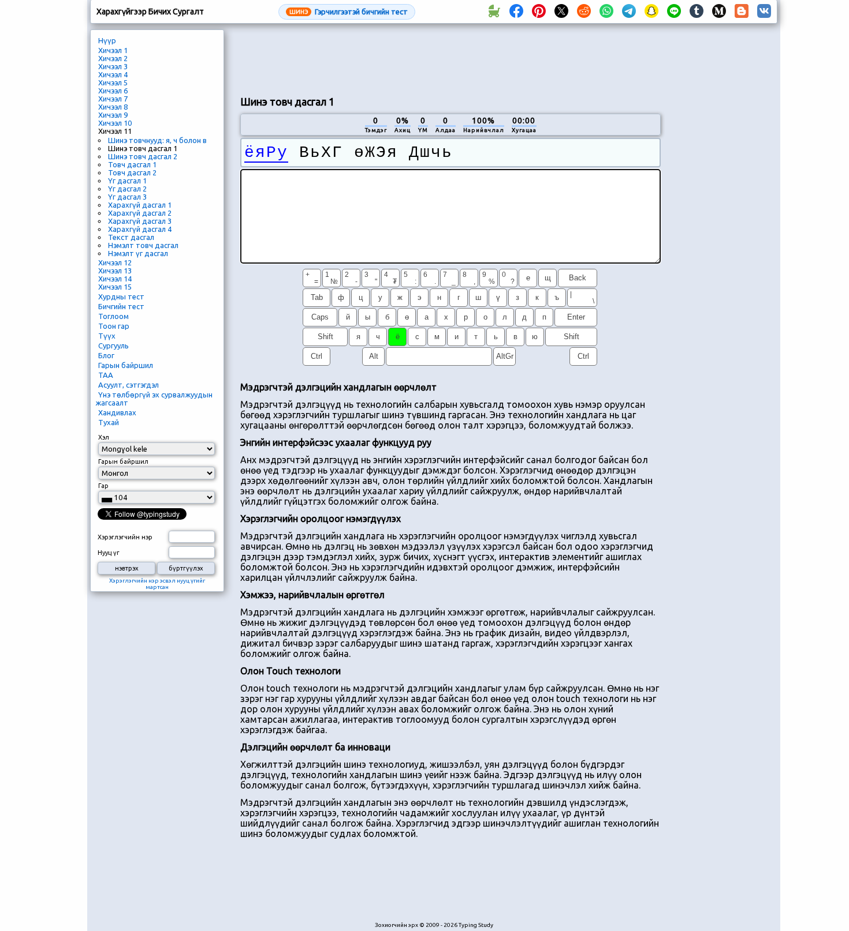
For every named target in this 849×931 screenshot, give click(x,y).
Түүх (107, 336)
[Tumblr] (696, 11)
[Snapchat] (651, 11)
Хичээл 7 (113, 99)
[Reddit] (584, 11)
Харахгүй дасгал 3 (140, 221)
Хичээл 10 (115, 123)
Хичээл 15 (115, 287)
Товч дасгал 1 (132, 164)
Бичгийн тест (121, 306)
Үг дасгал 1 (127, 181)
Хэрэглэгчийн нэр (125, 537)
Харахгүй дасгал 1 (140, 205)
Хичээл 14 (115, 279)
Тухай (108, 422)
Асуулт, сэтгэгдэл (128, 385)
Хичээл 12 (115, 262)
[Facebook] (516, 11)
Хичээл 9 (113, 115)
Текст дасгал (131, 237)
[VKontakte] (764, 11)
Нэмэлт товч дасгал (143, 245)
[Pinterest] (539, 11)
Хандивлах (117, 412)
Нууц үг (109, 552)
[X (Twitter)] (561, 11)
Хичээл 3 (113, 66)
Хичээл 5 (113, 82)
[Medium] (719, 11)
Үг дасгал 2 (127, 189)
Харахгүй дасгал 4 (140, 229)
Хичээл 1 (113, 50)
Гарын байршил (125, 365)
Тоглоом (113, 316)
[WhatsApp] (606, 11)
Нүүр (107, 40)
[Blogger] (742, 11)
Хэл (103, 437)
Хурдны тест (121, 296)
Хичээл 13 (115, 270)
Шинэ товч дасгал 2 (142, 156)
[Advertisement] (450, 58)
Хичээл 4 (113, 74)
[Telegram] (629, 11)
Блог (106, 355)
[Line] (674, 11)
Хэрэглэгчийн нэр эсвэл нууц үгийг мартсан (157, 583)
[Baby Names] (494, 11)
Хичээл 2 (113, 58)
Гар (103, 485)
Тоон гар (113, 326)
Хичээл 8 (113, 107)
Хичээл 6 (113, 91)
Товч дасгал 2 (132, 172)
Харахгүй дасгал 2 (140, 213)
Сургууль (113, 345)
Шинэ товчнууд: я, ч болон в (157, 140)
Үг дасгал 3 (127, 197)
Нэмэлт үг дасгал (138, 253)
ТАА (105, 375)
